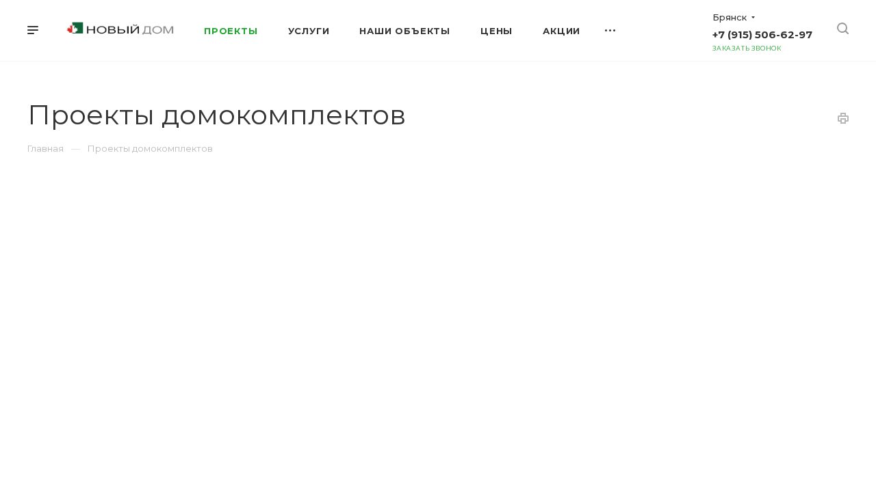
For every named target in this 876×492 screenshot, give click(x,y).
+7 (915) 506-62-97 (762, 34)
